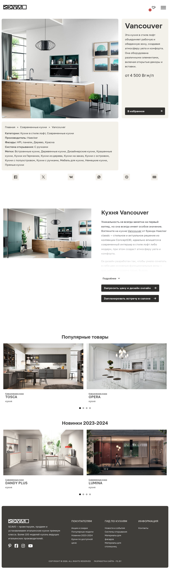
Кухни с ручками (48, 160)
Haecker (32, 137)
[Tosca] (43, 387)
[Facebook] (15, 177)
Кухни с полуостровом (20, 160)
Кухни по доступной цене (82, 541)
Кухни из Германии (26, 155)
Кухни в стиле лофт (32, 133)
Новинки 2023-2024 (82, 535)
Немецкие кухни (96, 160)
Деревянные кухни (53, 151)
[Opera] (127, 387)
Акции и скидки (79, 528)
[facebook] (16, 546)
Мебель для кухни (72, 160)
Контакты (143, 528)
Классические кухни (14, 394)
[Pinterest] (126, 177)
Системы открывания (116, 531)
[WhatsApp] (99, 177)
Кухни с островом (97, 155)
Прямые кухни (14, 164)
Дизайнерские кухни (81, 151)
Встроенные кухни (27, 151)
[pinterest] (9, 546)
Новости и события (115, 528)
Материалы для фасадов (113, 537)
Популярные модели (82, 531)
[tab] (80, 408)
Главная (10, 127)
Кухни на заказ (74, 155)
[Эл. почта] (154, 177)
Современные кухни (33, 127)
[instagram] (23, 546)
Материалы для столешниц (113, 544)
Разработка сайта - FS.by (108, 561)
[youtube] (30, 546)
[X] (43, 177)
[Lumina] (127, 473)
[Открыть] (163, 10)
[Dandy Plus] (43, 473)
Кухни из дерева (51, 155)
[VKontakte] (71, 177)
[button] (145, 111)
